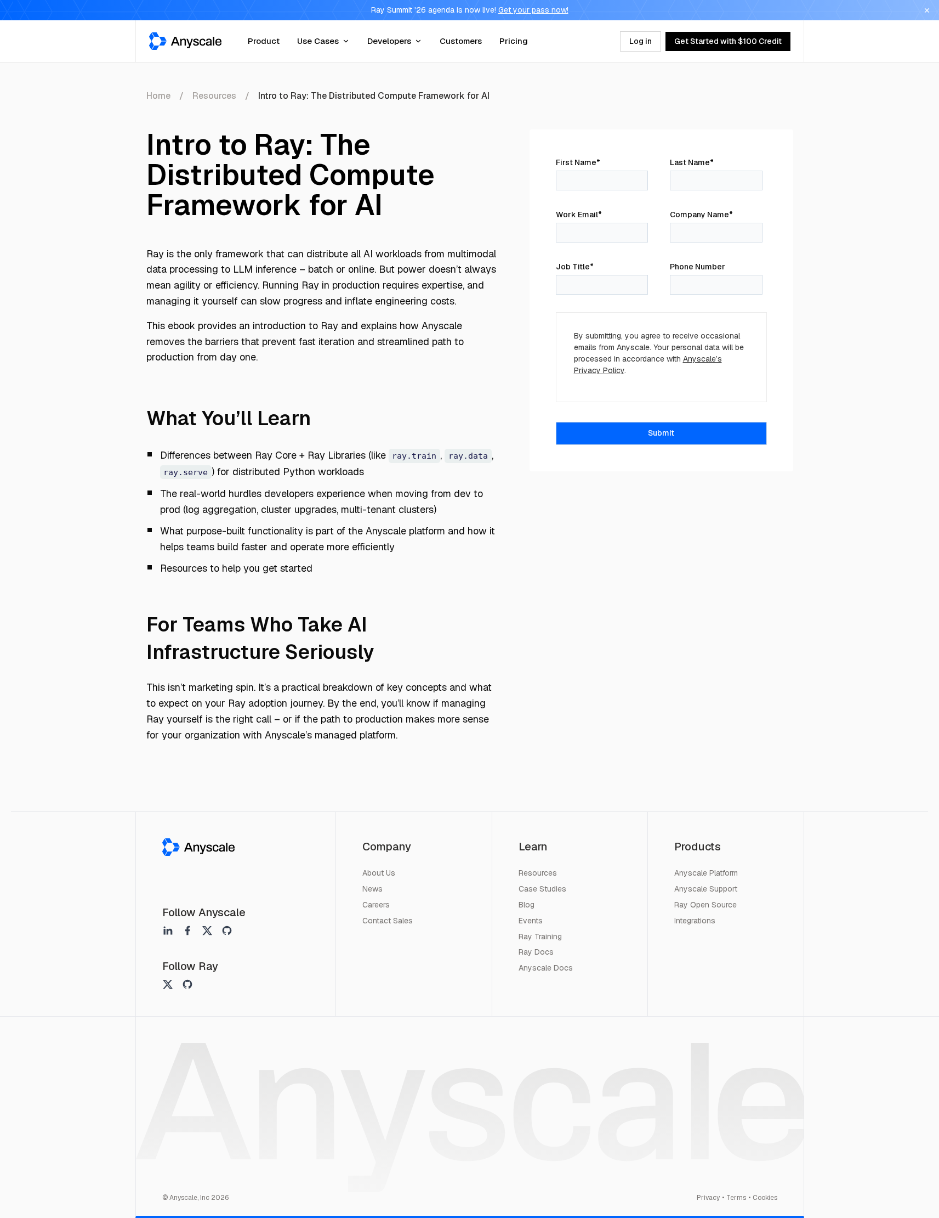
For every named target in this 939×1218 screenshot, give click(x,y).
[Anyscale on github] (226, 930)
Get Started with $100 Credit (728, 41)
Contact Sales (387, 921)
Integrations (694, 921)
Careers (376, 905)
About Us (378, 873)
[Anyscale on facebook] (187, 930)
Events (531, 921)
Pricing (513, 41)
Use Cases (318, 41)
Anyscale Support (705, 889)
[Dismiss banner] (927, 10)
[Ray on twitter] (167, 984)
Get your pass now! (533, 10)
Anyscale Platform (706, 873)
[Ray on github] (187, 984)
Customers (461, 41)
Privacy (708, 1197)
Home (158, 95)
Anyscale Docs (546, 968)
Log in (640, 41)
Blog (526, 905)
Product (264, 41)
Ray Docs (536, 952)
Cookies (765, 1197)
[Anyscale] (198, 847)
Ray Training (540, 936)
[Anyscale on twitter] (207, 930)
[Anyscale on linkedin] (167, 930)
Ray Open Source (705, 905)
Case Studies (542, 889)
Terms (736, 1197)
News (372, 889)
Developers (389, 41)
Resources (214, 95)
